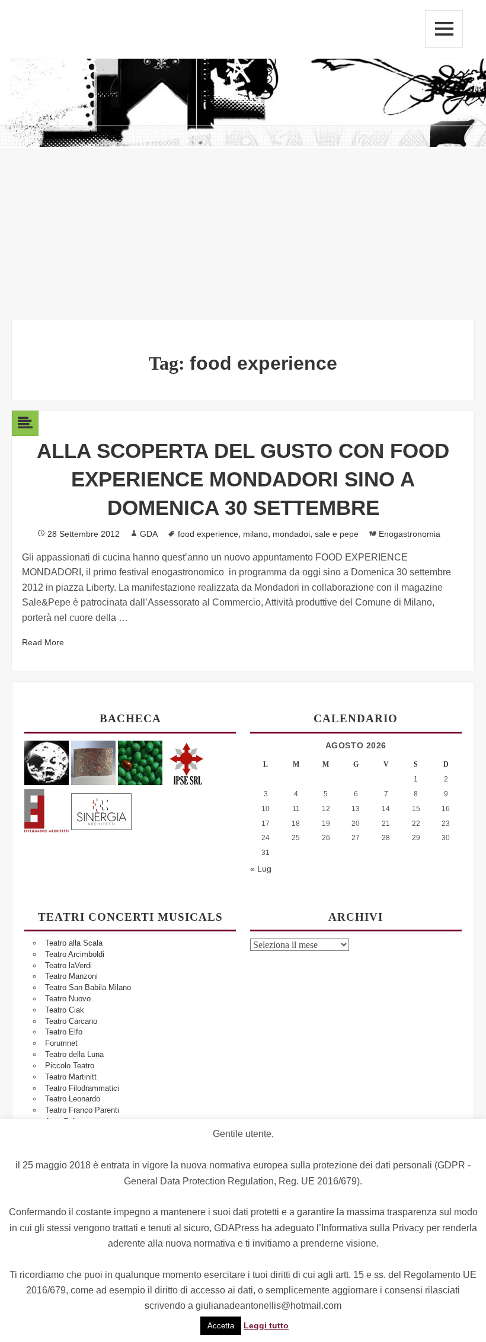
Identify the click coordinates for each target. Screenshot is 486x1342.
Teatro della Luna (74, 1054)
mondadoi (291, 534)
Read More (43, 642)
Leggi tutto (266, 1325)
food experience (208, 534)
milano (255, 534)
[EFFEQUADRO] (46, 809)
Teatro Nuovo (68, 998)
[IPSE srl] (187, 762)
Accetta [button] (220, 1325)
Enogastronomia (409, 534)
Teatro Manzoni (71, 976)
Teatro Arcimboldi (74, 954)
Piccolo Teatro (69, 1065)
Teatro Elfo (63, 1031)
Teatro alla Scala (74, 943)
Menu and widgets (444, 29)
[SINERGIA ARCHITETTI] (101, 809)
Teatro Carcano (71, 1021)
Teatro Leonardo (72, 1098)
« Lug (260, 868)
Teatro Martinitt (71, 1076)
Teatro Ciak (64, 1009)
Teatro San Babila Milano (88, 987)
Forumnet (61, 1043)
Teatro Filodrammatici (82, 1088)
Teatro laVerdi (68, 965)
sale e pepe (337, 534)
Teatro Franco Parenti (82, 1110)
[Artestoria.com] (93, 762)
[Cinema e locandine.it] (46, 762)
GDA (149, 534)
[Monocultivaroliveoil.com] (140, 762)
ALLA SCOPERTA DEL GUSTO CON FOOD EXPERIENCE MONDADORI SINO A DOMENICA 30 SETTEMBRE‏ (243, 479)
